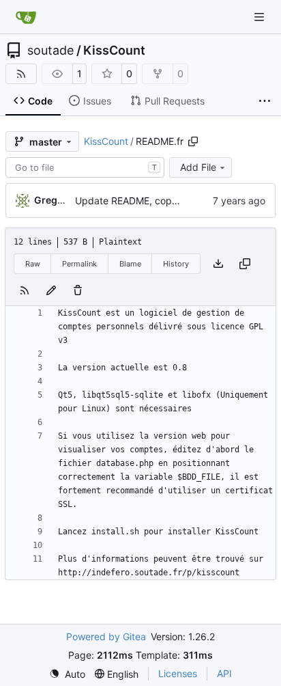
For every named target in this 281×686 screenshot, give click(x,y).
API (224, 673)
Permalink (79, 264)
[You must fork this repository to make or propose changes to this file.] (51, 290)
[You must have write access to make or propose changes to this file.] (78, 290)
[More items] (265, 101)
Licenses (177, 673)
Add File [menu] (198, 167)
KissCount (114, 50)
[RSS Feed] (21, 74)
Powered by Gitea (106, 636)
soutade (50, 50)
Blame (130, 264)
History (176, 264)
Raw (32, 264)
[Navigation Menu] (260, 16)
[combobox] (84, 167)
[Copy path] (193, 141)
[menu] (67, 674)
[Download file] (218, 264)
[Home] (26, 17)
